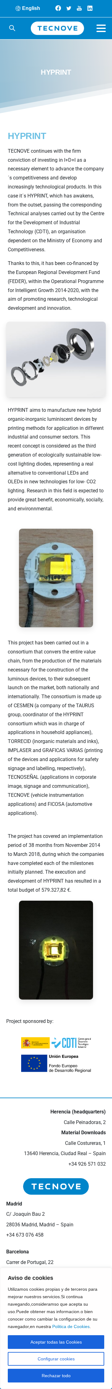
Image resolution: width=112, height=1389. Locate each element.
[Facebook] (58, 8)
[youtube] (79, 8)
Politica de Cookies (71, 1326)
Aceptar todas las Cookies (56, 1342)
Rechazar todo (56, 1375)
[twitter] (68, 8)
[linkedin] (90, 8)
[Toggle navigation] (101, 28)
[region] (56, 1328)
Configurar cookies (56, 1358)
